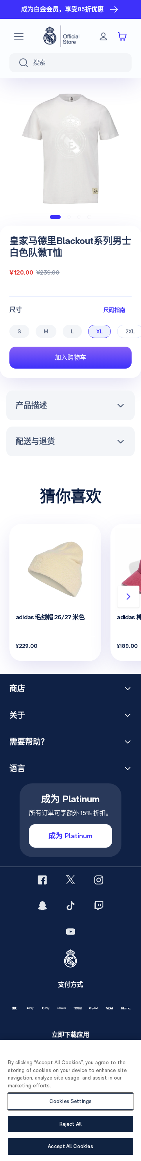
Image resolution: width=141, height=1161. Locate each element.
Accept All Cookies (70, 1146)
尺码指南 (114, 309)
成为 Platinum (70, 836)
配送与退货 (35, 441)
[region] (70, 1100)
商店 (17, 688)
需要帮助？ (29, 742)
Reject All (70, 1124)
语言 (17, 768)
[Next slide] (128, 597)
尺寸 (15, 309)
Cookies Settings (70, 1101)
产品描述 (31, 405)
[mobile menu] (18, 36)
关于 (17, 715)
